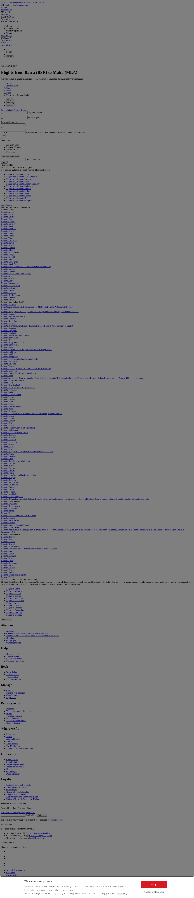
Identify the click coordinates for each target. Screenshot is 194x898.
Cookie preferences (154, 891)
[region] (97, 887)
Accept (154, 884)
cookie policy (122, 893)
